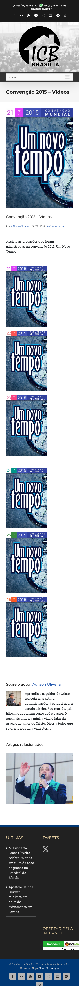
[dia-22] (26, 332)
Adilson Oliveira (20, 226)
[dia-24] (26, 469)
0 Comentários (55, 226)
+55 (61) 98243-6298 (54, 5)
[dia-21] (26, 267)
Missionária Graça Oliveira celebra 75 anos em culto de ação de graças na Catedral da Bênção (21, 863)
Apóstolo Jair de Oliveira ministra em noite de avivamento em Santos (21, 899)
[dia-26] (26, 598)
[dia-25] (26, 534)
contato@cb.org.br (41, 8)
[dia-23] (26, 397)
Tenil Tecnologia (49, 968)
